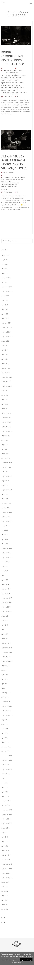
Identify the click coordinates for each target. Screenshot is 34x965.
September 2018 (7, 557)
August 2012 (5, 882)
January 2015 (6, 751)
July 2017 (4, 620)
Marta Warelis (19, 87)
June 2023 (5, 395)
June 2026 (5, 264)
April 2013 (5, 846)
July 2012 (4, 886)
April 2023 (5, 404)
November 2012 (7, 868)
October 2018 (6, 553)
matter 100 (5, 89)
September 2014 (7, 769)
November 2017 (7, 602)
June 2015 (5, 729)
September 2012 (7, 877)
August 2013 (5, 828)
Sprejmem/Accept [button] (26, 960)
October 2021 (6, 472)
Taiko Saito (5, 94)
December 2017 (7, 598)
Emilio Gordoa (6, 77)
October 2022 (6, 427)
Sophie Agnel (6, 92)
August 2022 (5, 436)
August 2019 (5, 526)
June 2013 (5, 837)
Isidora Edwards (18, 77)
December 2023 (7, 377)
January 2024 (6, 372)
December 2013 (7, 810)
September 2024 (7, 336)
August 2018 (5, 562)
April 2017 (5, 634)
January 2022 (6, 458)
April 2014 (5, 792)
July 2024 (4, 345)
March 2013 (5, 850)
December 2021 (7, 463)
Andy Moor (18, 70)
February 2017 (6, 643)
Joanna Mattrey (14, 79)
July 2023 (4, 390)
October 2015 (6, 711)
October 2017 (6, 607)
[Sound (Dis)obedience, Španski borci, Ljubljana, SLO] (16, 36)
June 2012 (5, 891)
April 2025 (5, 314)
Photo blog (8, 96)
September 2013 (7, 823)
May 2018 (4, 575)
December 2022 (7, 418)
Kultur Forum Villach (9, 186)
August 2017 (5, 616)
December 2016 (7, 648)
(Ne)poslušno (8, 70)
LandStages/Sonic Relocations (12, 82)
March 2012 (5, 904)
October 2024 (6, 332)
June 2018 (5, 571)
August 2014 (5, 774)
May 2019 (4, 535)
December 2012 (7, 864)
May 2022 (4, 445)
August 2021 (5, 481)
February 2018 (6, 589)
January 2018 (6, 593)
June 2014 (5, 783)
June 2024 (5, 350)
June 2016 (5, 675)
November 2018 (7, 548)
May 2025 (4, 309)
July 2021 (4, 485)
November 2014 (7, 760)
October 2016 (6, 657)
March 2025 (5, 318)
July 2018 (4, 566)
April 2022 (5, 449)
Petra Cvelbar (22, 68)
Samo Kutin (16, 90)
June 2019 (5, 530)
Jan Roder (5, 79)
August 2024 (5, 341)
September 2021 (7, 476)
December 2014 (7, 756)
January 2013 (6, 859)
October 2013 (6, 819)
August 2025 (5, 296)
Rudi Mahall (18, 187)
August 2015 (5, 720)
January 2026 (6, 282)
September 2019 (7, 521)
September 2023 (7, 386)
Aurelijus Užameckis (11, 72)
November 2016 (7, 652)
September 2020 (7, 490)
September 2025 (7, 291)
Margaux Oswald (7, 87)
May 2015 (4, 733)
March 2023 (5, 409)
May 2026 (4, 269)
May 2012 (4, 895)
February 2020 (6, 503)
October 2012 (6, 873)
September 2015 (7, 715)
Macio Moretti (15, 85)
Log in (3, 922)
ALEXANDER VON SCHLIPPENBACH (15, 177)
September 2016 (7, 661)
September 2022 (7, 431)
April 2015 (5, 738)
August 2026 (5, 255)
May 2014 (4, 787)
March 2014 (5, 796)
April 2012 (5, 900)
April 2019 (5, 539)
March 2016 (5, 688)
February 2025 (6, 323)
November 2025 (7, 287)
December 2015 (7, 702)
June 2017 (5, 625)
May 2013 (4, 841)
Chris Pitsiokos (21, 74)
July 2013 (4, 832)
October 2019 (6, 517)
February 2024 (6, 368)
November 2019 (7, 512)
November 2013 (7, 814)
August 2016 (5, 666)
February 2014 (6, 801)
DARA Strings (7, 75)
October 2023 (6, 381)
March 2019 (5, 544)
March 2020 (5, 499)
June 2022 (5, 440)
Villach (4, 189)
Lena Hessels (16, 84)
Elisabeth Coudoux (19, 75)
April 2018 (5, 580)
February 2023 (6, 413)
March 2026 (5, 273)
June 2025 (5, 305)
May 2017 (4, 629)
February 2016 (6, 693)
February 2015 (6, 747)
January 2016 (6, 697)
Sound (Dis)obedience (19, 92)
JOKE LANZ (4, 80)
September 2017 (7, 611)
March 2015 (5, 742)
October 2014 (6, 765)
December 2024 (7, 327)
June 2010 (5, 909)
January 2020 (6, 508)
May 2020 (4, 494)
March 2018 (5, 584)
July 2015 (4, 724)
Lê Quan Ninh (5, 84)
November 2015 (7, 706)
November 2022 (7, 422)
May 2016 (4, 679)
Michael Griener (16, 89)
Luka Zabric (5, 85)
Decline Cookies (17, 962)
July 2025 (4, 300)
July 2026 (4, 260)
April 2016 (5, 684)
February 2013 (6, 855)
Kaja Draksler (14, 80)
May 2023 (4, 399)
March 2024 (5, 363)
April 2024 (5, 359)
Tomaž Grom (14, 94)
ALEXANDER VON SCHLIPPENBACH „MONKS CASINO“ (12, 180)
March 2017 (5, 639)
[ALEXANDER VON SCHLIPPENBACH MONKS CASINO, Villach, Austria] (16, 140)
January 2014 (6, 805)
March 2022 (5, 454)
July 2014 (4, 778)
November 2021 (7, 467)
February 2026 (6, 278)
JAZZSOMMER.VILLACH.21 (9, 184)
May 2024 (4, 354)
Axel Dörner (6, 182)
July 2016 (4, 670)
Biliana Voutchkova (8, 74)
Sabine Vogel (6, 90)
